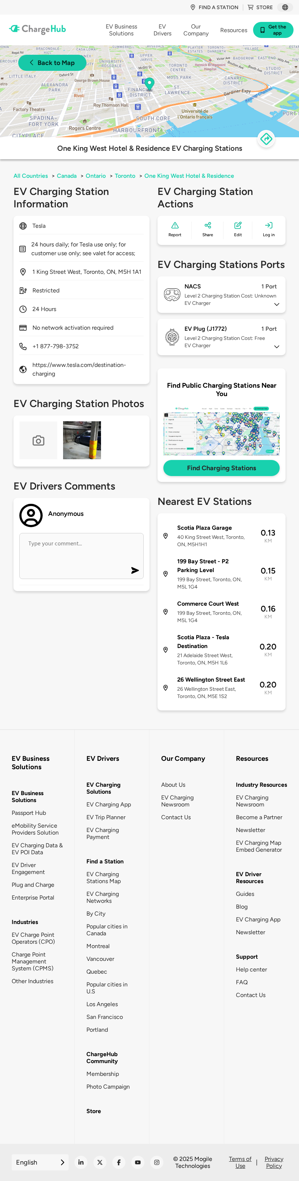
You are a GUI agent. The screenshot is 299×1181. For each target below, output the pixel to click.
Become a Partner (259, 817)
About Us (173, 784)
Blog (242, 906)
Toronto (125, 175)
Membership (102, 1073)
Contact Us (176, 817)
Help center (251, 969)
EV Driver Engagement (28, 868)
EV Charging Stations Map (103, 878)
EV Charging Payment (102, 833)
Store (264, 7)
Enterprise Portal (33, 897)
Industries (25, 922)
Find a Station (105, 861)
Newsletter (250, 830)
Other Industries (32, 981)
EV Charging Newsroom (177, 801)
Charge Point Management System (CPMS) (33, 961)
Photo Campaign (108, 1086)
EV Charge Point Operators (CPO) (33, 938)
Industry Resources (261, 784)
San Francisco (104, 1016)
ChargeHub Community (102, 1058)
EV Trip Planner (105, 817)
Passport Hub (29, 812)
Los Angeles (102, 1004)
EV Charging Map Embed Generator (259, 846)
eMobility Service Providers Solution (35, 829)
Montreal (98, 946)
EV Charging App (108, 804)
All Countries (30, 175)
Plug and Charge (33, 884)
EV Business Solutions (27, 797)
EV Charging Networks (102, 897)
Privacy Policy (274, 1162)
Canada (67, 175)
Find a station (218, 7)
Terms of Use (240, 1162)
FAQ (242, 982)
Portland (97, 1029)
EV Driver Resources (249, 878)
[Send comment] (135, 570)
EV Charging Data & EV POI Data (37, 849)
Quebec (96, 971)
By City (95, 913)
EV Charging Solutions (103, 788)
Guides (245, 893)
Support (247, 956)
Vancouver (100, 958)
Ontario (96, 175)
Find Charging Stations (221, 468)
